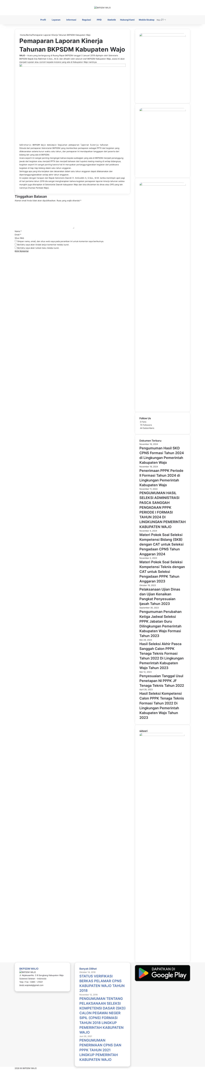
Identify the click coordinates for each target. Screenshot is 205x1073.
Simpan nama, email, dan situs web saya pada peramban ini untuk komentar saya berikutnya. (60, 241)
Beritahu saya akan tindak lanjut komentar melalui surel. (43, 244)
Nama (18, 231)
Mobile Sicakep (146, 19)
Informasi (71, 19)
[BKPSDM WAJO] (102, 7)
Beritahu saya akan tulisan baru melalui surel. (38, 248)
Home (22, 35)
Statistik (111, 19)
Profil (43, 19)
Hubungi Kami (127, 19)
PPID (99, 19)
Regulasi (86, 19)
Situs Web (19, 238)
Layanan (56, 19)
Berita (29, 35)
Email (18, 234)
